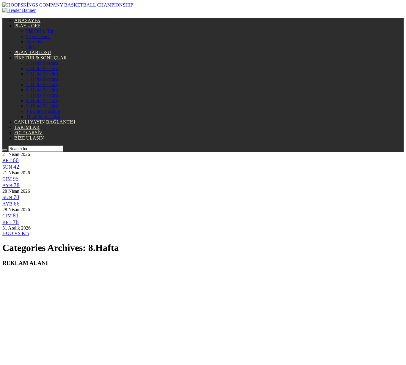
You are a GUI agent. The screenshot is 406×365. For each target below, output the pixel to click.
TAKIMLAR (27, 127)
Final (31, 47)
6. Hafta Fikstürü (42, 89)
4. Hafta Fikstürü (42, 79)
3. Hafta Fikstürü (42, 73)
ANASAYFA (27, 20)
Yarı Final (35, 41)
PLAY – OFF (27, 25)
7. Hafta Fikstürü (42, 95)
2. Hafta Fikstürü (42, 68)
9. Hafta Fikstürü (42, 105)
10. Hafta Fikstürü (43, 111)
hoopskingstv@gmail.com (203, 347)
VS (15, 233)
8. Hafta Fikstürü (42, 100)
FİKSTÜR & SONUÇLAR (40, 57)
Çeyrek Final (38, 36)
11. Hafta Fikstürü (43, 116)
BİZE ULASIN (29, 137)
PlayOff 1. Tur (39, 31)
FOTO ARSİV (28, 132)
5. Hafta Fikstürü (42, 84)
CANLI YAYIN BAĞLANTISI (44, 121)
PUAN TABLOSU (32, 52)
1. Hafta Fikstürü (42, 63)
